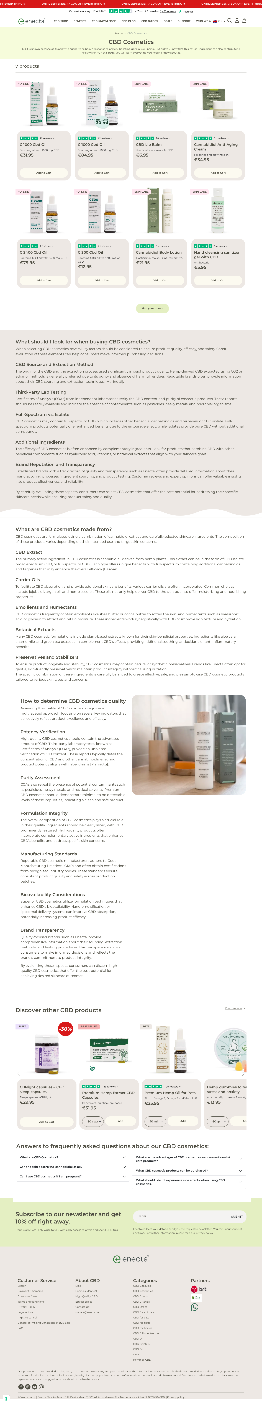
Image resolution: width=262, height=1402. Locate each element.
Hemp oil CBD (142, 1359)
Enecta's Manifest (86, 1291)
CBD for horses (142, 1328)
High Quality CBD (86, 1296)
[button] (219, 21)
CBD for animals (143, 1312)
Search (22, 1285)
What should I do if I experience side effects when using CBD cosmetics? (180, 1182)
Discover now (233, 1008)
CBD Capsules (142, 1285)
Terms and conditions (31, 1301)
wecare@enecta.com (88, 1312)
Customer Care (27, 1296)
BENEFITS (80, 21)
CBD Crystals (141, 1301)
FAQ (20, 1328)
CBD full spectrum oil (146, 1333)
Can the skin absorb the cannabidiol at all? (51, 1167)
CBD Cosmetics (143, 1291)
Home (119, 33)
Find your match (152, 308)
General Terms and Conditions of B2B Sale (44, 1322)
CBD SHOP (61, 21)
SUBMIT (237, 1216)
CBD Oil (138, 1338)
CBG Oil (138, 1349)
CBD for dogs (141, 1322)
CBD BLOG (129, 21)
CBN (136, 1354)
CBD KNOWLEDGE (104, 21)
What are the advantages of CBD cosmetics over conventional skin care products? (184, 1159)
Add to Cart (43, 172)
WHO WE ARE (205, 21)
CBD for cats (141, 1317)
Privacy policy (175, 1397)
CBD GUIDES (149, 21)
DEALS (168, 21)
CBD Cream (140, 1296)
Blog (78, 1285)
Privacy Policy (26, 1306)
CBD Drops (140, 1306)
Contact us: (82, 1306)
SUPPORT (184, 21)
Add (120, 1121)
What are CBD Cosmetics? (39, 1157)
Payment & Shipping (30, 1291)
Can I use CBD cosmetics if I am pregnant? (51, 1176)
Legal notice (25, 1312)
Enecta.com (27, 1397)
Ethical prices (83, 1301)
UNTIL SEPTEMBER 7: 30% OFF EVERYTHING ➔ (74, 3)
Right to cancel (27, 1317)
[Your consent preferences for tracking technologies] (6, 1398)
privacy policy (204, 1233)
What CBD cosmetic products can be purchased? (172, 1170)
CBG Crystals (141, 1344)
